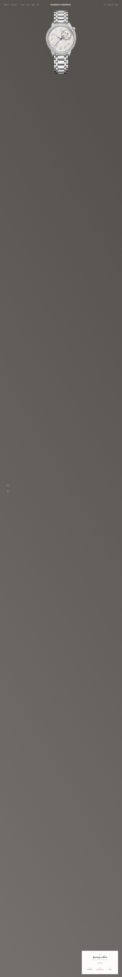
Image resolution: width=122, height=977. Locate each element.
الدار (104, 4)
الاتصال (22, 4)
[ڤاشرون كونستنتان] (61, 5)
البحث (37, 4)
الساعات (116, 4)
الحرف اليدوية (110, 4)
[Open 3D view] (8, 485)
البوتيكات (33, 4)
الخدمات (27, 4)
